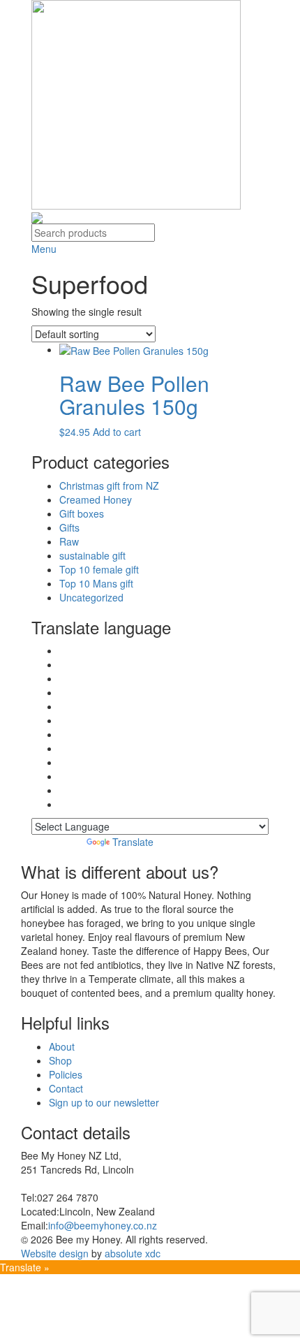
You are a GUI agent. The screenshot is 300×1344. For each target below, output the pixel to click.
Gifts (69, 527)
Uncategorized (91, 597)
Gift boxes (81, 513)
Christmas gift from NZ (109, 485)
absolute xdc (132, 1253)
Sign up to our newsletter (104, 1102)
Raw (69, 541)
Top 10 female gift (99, 569)
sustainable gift (92, 555)
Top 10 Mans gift (96, 583)
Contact (66, 1088)
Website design (55, 1253)
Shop (60, 1060)
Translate (132, 842)
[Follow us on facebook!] (37, 217)
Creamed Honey (95, 499)
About (62, 1046)
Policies (65, 1074)
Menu (45, 249)
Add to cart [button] (117, 432)
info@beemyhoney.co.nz (102, 1225)
